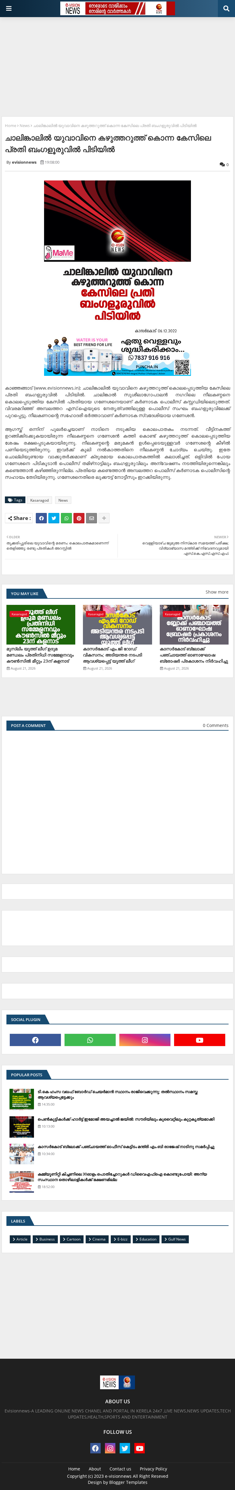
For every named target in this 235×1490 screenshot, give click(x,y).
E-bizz (123, 1239)
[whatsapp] (90, 1040)
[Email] (91, 518)
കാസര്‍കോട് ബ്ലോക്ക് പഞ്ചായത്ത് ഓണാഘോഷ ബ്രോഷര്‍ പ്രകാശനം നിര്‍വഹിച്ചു (194, 654)
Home (10, 125)
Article (22, 1239)
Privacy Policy (153, 1469)
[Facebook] (41, 518)
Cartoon (73, 1239)
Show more (217, 592)
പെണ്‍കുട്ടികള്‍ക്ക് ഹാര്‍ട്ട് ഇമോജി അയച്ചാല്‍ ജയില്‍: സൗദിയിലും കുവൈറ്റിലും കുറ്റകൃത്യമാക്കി (126, 1119)
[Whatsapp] (66, 518)
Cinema (99, 1239)
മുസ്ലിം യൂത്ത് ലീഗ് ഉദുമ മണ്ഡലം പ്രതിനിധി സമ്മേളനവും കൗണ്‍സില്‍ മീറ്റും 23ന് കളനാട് (40, 654)
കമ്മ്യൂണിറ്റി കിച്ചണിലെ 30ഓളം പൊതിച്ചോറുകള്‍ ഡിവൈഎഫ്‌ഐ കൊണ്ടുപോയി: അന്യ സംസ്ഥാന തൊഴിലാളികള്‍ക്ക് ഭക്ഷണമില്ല (122, 1176)
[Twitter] (53, 518)
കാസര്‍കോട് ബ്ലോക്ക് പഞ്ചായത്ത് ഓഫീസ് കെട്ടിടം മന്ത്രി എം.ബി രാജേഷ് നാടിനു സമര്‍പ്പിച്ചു (126, 1146)
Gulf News (177, 1239)
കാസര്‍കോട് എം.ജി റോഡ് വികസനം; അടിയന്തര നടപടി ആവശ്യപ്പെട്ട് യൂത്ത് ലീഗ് (112, 654)
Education (148, 1239)
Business (47, 1239)
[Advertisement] (118, 64)
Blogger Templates (128, 1482)
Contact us (120, 1469)
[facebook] (35, 1040)
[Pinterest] (78, 518)
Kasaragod (39, 500)
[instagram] (145, 1040)
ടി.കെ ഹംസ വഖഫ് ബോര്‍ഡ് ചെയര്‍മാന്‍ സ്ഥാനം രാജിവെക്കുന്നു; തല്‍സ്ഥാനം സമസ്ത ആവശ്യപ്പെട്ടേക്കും (118, 1094)
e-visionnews (118, 1476)
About (95, 1469)
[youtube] (200, 1040)
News (25, 125)
